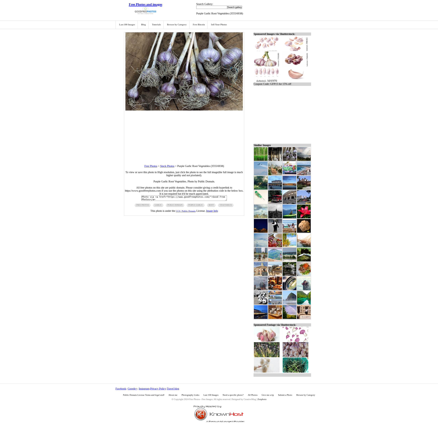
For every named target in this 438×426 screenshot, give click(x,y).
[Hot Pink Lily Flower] (304, 217)
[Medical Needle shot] (261, 203)
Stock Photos (167, 166)
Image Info (212, 210)
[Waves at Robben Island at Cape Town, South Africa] (289, 260)
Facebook (120, 388)
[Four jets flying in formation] (261, 174)
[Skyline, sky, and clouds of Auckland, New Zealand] (261, 217)
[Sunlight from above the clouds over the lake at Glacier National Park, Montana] (304, 159)
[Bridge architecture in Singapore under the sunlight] (304, 246)
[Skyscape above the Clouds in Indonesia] (261, 246)
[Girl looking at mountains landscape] (275, 260)
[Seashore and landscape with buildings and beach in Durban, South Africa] (304, 174)
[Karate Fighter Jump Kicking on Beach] (289, 231)
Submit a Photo (285, 395)
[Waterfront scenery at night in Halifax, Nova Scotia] (261, 318)
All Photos (252, 395)
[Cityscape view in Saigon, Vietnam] (275, 174)
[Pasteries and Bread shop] (275, 289)
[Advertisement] (184, 134)
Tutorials (156, 24)
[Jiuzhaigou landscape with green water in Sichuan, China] (304, 303)
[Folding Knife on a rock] (304, 260)
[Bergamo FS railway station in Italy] (275, 188)
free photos (142, 205)
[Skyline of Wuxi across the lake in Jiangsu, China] (289, 188)
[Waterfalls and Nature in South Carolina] (289, 274)
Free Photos (150, 166)
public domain (175, 205)
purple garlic (195, 205)
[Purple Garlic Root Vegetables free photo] (184, 109)
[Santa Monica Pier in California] (275, 159)
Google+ (132, 388)
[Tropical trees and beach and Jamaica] (289, 246)
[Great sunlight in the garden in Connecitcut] (261, 188)
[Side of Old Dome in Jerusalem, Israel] (289, 203)
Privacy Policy (158, 388)
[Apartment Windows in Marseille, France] (304, 318)
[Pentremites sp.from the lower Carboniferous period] (304, 231)
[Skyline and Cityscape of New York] (275, 217)
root (211, 205)
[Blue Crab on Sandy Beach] (275, 274)
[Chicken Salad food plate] (304, 274)
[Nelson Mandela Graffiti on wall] (289, 174)
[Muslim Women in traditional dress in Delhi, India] (275, 231)
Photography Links (190, 395)
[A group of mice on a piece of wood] (275, 318)
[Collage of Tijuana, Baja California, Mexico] (275, 303)
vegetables (226, 205)
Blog (143, 24)
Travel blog (173, 388)
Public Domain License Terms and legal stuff (143, 395)
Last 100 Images (127, 24)
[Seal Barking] (304, 289)
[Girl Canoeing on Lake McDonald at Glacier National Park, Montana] (289, 217)
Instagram (144, 388)
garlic (158, 205)
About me (172, 395)
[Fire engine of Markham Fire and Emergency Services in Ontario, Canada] (275, 203)
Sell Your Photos (219, 24)
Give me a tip (268, 395)
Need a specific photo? (233, 395)
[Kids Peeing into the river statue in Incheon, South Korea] (261, 260)
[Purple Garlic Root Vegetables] (289, 159)
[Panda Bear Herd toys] (261, 303)
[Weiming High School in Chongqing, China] (304, 203)
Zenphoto (262, 399)
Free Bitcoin (199, 24)
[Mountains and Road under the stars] (261, 231)
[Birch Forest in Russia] (261, 159)
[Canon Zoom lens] (289, 289)
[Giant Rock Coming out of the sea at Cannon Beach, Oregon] (289, 303)
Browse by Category (177, 24)
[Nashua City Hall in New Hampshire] (261, 274)
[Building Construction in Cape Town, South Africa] (261, 289)
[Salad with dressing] (275, 246)
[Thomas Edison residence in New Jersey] (304, 188)
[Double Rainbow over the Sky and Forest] (289, 318)
